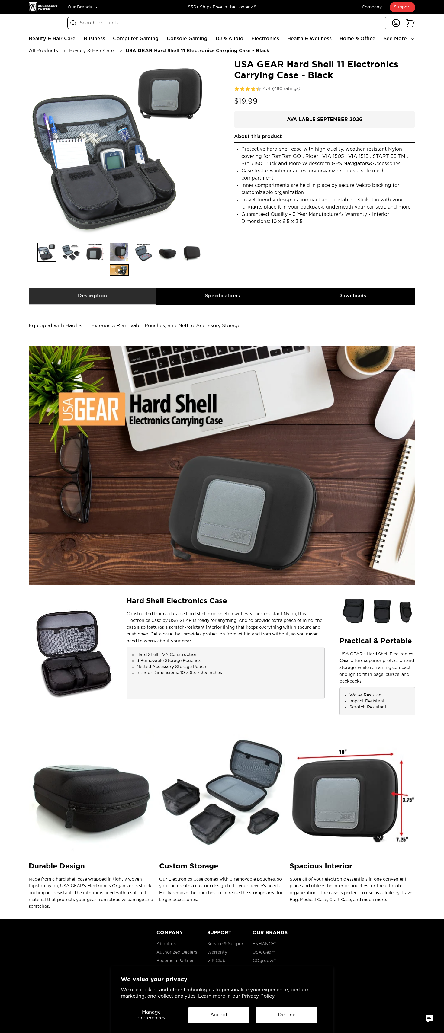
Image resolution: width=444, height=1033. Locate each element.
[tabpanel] (222, 610)
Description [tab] (92, 295)
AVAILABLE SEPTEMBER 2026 (324, 119)
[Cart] (410, 23)
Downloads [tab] (352, 295)
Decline (286, 1014)
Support (402, 7)
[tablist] (222, 296)
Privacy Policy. (258, 996)
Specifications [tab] (222, 295)
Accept (218, 1014)
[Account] (396, 23)
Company (372, 7)
